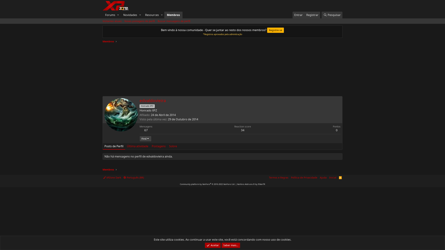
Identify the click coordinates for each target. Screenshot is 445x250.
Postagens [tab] (159, 146)
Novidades (130, 15)
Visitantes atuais (112, 21)
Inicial (332, 177)
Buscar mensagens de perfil (174, 21)
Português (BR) (135, 177)
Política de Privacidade (304, 177)
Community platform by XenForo (207, 184)
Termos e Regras (278, 177)
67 (146, 130)
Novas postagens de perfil (139, 21)
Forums (110, 15)
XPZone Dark (113, 177)
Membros (173, 15)
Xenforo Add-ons (251, 184)
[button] (118, 15)
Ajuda (323, 177)
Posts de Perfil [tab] (113, 146)
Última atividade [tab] (137, 146)
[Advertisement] (222, 68)
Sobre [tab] (173, 146)
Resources (152, 15)
